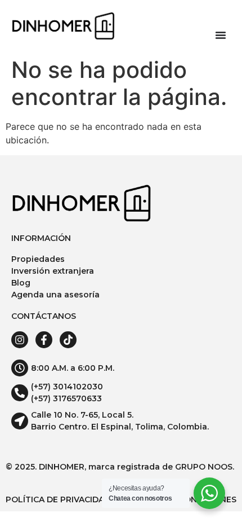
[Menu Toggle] (220, 35)
